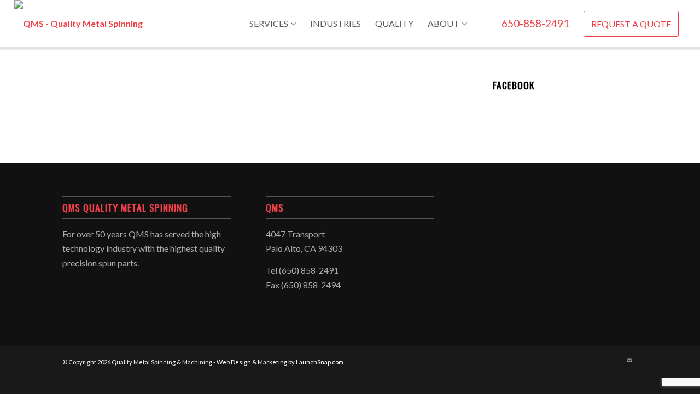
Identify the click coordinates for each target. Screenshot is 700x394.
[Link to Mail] (629, 360)
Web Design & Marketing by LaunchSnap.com (280, 362)
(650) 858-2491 (309, 270)
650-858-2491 (535, 23)
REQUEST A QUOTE (631, 24)
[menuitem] (272, 23)
